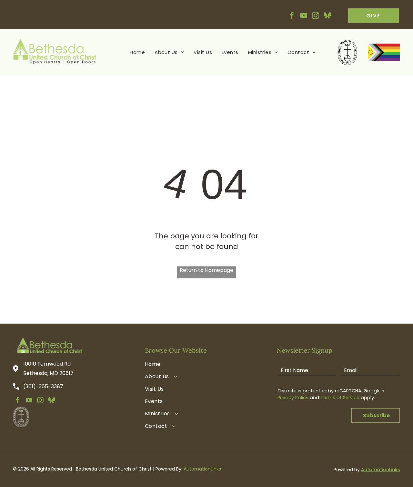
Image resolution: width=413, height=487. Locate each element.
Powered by (347, 469)
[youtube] (303, 16)
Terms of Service (339, 397)
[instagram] (315, 16)
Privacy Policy (292, 397)
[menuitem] (137, 52)
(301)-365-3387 (43, 386)
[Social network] (327, 16)
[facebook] (292, 16)
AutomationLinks (202, 469)
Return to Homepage (206, 270)
